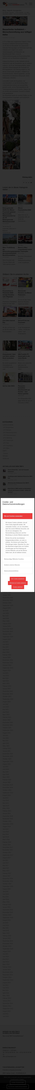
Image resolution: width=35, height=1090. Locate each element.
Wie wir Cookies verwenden (13, 516)
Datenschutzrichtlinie (11, 571)
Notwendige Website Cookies (14, 559)
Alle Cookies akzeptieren (17, 579)
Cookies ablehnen (18, 587)
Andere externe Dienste (12, 565)
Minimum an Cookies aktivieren (18, 583)
